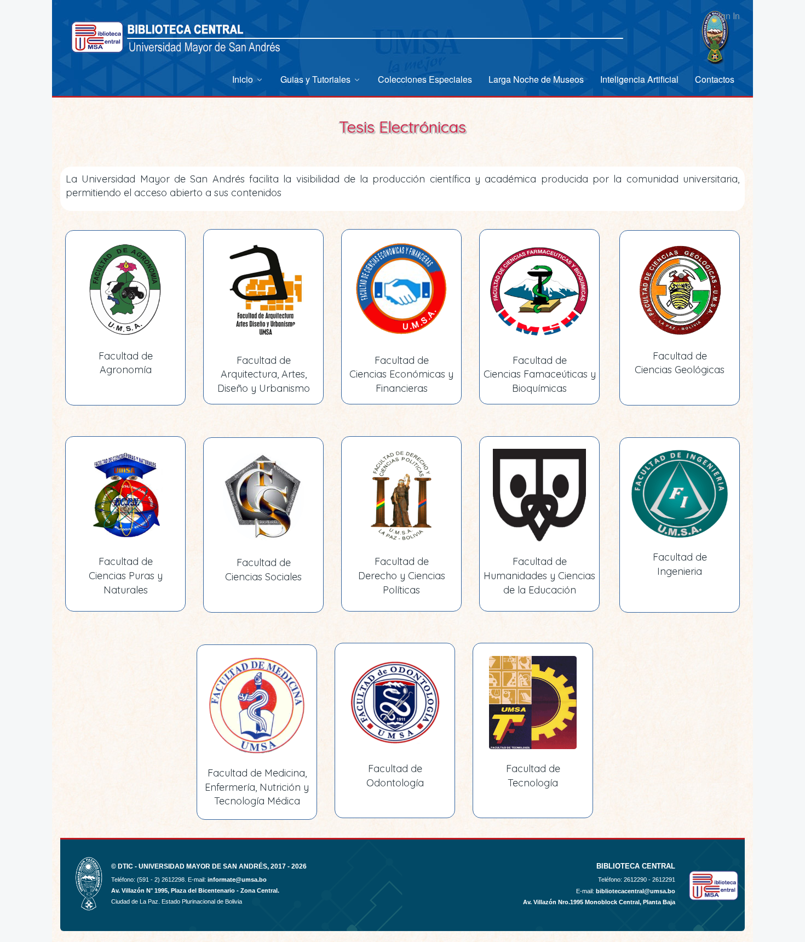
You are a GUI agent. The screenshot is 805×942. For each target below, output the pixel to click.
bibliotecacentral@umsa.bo (635, 891)
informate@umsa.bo (237, 879)
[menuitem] (248, 79)
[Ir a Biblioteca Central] (97, 37)
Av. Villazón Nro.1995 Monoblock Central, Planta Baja (599, 902)
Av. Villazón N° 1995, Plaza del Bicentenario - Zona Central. (195, 890)
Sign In (726, 15)
